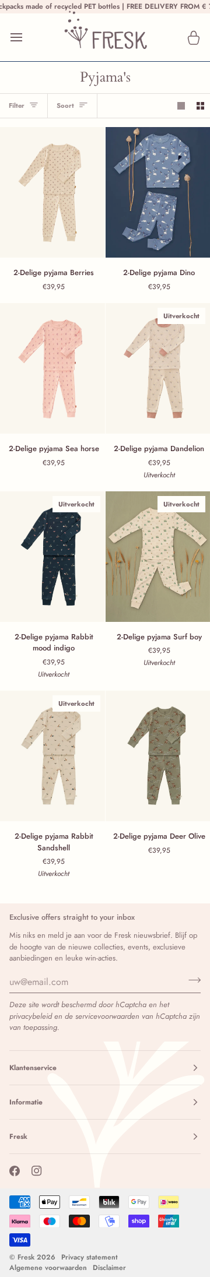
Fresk (26, 1257)
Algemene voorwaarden (48, 1267)
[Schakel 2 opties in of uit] (200, 106)
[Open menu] (26, 37)
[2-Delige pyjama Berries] (52, 192)
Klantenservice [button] (33, 1068)
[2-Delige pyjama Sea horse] (52, 368)
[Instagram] (37, 1171)
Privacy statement (89, 1257)
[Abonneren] (191, 980)
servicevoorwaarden (107, 1016)
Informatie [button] (26, 1102)
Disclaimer (109, 1267)
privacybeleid (30, 1016)
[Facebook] (14, 1171)
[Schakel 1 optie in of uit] (181, 106)
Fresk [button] (18, 1136)
